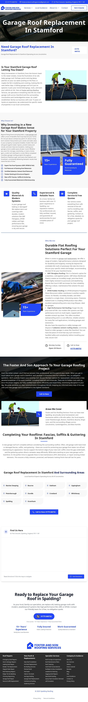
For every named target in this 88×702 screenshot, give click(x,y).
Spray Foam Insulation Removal (54, 679)
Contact (65, 8)
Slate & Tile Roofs (29, 674)
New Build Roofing (50, 676)
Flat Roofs (27, 671)
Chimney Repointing (9, 676)
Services (27, 8)
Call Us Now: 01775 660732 (46, 512)
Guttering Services (29, 683)
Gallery (69, 664)
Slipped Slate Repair (8, 669)
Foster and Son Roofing (30, 90)
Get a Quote (79, 8)
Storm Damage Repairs (9, 662)
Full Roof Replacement (30, 664)
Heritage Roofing (29, 676)
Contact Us (70, 679)
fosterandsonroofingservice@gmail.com (35, 2)
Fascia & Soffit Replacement (11, 681)
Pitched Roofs (28, 669)
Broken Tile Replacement (10, 667)
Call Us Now (44, 394)
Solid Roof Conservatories (52, 667)
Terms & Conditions (49, 698)
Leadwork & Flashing (51, 671)
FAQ (68, 674)
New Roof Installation (30, 662)
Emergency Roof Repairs (10, 659)
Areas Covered (71, 667)
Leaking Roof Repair (8, 664)
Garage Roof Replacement (31, 679)
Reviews (69, 669)
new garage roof (31, 135)
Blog (68, 671)
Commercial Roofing (30, 681)
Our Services (70, 662)
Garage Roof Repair (8, 679)
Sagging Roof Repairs (51, 674)
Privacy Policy (70, 681)
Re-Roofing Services (29, 667)
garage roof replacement (68, 259)
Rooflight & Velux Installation (53, 669)
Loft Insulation (49, 681)
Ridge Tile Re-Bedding (9, 674)
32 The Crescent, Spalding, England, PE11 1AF (69, 2)
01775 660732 (12, 2)
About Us (53, 8)
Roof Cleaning (49, 664)
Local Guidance (41, 8)
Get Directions (77, 576)
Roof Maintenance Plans (52, 662)
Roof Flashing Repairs (9, 671)
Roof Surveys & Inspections (53, 659)
